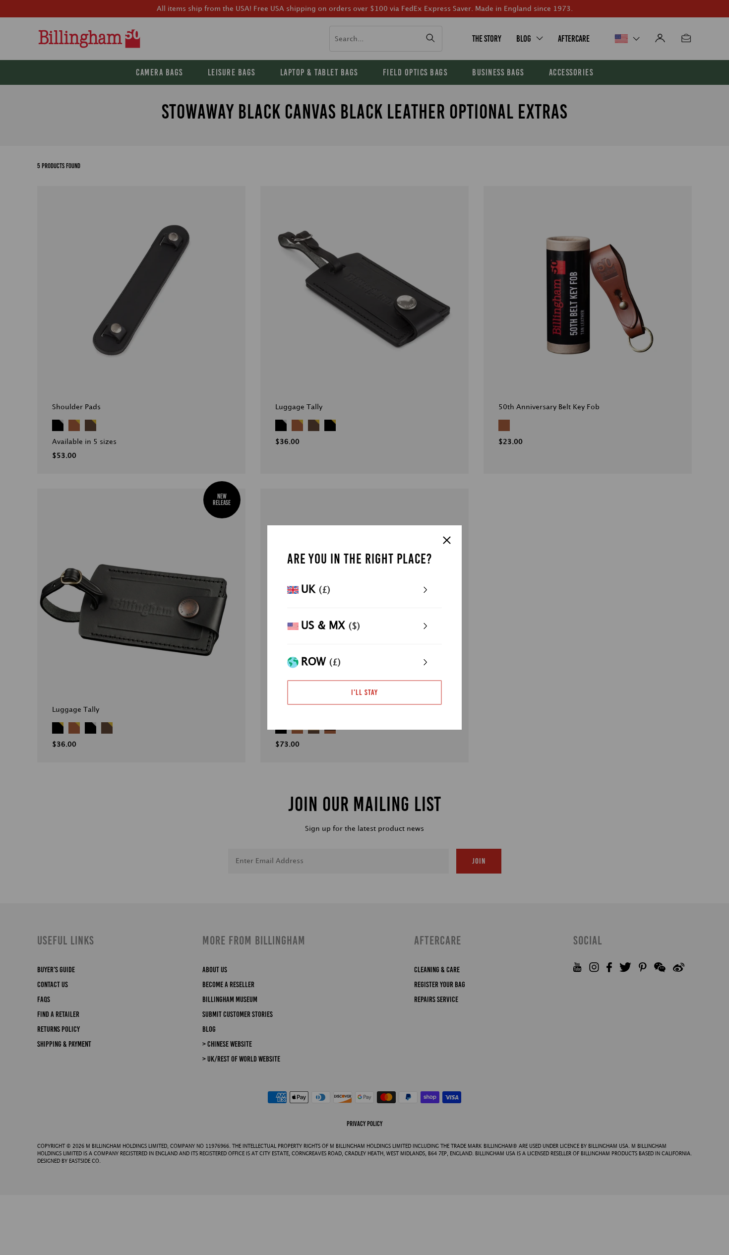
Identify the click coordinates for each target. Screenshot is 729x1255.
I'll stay (364, 692)
